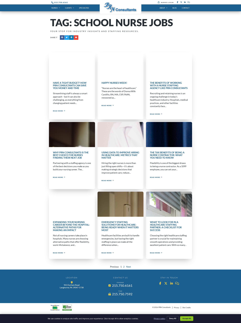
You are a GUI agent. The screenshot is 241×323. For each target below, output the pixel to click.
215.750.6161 (61, 2)
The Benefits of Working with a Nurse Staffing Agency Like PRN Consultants (169, 85)
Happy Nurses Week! (114, 82)
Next (128, 266)
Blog (174, 8)
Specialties (84, 8)
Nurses (54, 8)
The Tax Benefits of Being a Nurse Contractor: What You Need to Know (167, 155)
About (162, 8)
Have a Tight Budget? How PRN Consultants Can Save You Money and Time (69, 85)
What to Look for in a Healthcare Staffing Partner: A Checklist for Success (166, 226)
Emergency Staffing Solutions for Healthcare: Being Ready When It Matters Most (120, 226)
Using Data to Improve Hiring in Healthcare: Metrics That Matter (120, 155)
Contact (186, 8)
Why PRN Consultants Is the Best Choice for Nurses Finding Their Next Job (71, 155)
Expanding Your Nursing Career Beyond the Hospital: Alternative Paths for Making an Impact (71, 226)
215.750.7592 (122, 294)
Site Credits (186, 308)
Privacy (176, 308)
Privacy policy (159, 318)
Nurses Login (167, 2)
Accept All (186, 318)
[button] (62, 37)
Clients (68, 8)
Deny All (172, 318)
